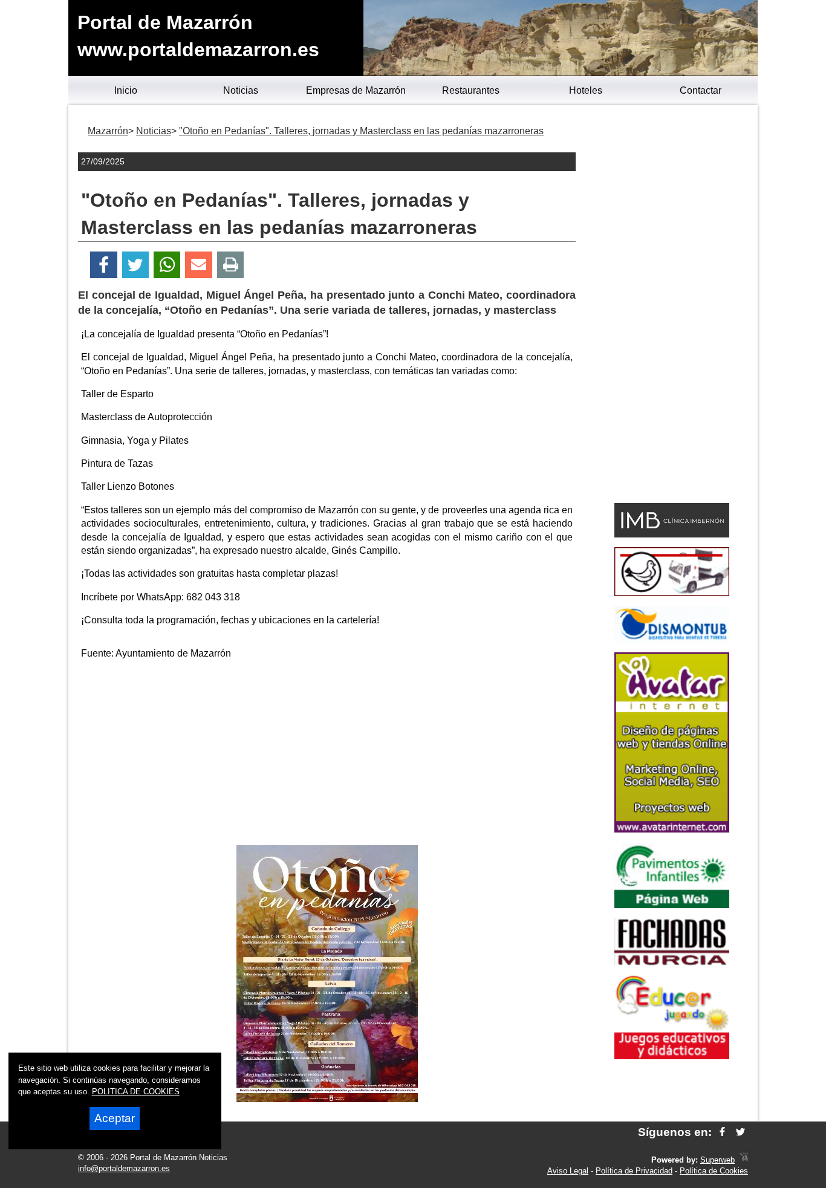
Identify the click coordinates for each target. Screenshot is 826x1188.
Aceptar (114, 1118)
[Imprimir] (230, 265)
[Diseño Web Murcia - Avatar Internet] (744, 1159)
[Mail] (198, 265)
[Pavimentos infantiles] (671, 905)
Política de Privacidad (634, 1170)
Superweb (717, 1159)
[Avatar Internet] (671, 829)
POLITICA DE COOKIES (136, 1091)
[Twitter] (135, 265)
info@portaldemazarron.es (124, 1168)
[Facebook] (103, 265)
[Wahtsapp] (167, 265)
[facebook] (722, 1132)
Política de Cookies (714, 1170)
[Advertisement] (327, 754)
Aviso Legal (567, 1170)
